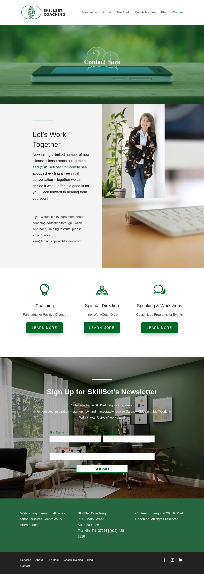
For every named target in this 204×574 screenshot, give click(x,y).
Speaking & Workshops (159, 305)
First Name (56, 432)
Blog (164, 12)
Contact (178, 12)
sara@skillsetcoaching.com (55, 167)
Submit (102, 469)
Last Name (110, 432)
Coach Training (145, 12)
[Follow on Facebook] (164, 560)
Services (87, 12)
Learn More (44, 327)
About (107, 12)
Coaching (44, 305)
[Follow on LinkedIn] (180, 560)
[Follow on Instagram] (172, 560)
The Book (123, 12)
